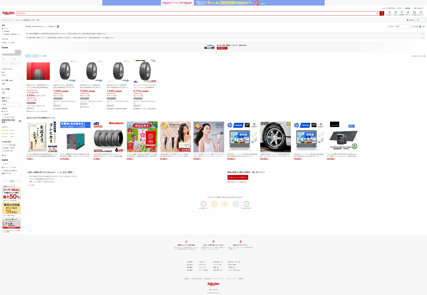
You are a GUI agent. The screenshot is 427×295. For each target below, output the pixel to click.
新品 (3, 72)
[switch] (19, 121)
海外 (8, 98)
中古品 (4, 75)
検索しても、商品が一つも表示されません (42, 181)
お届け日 (4, 108)
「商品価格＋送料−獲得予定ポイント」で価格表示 (39, 26)
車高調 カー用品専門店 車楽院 (118, 109)
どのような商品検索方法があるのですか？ (42, 179)
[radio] (2, 28)
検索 (12, 63)
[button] (419, 8)
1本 (3, 93)
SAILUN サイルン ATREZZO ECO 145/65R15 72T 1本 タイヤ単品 (64, 87)
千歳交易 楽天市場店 (61, 109)
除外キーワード (6, 173)
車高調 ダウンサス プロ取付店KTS (145, 109)
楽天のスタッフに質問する (238, 177)
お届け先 (4, 101)
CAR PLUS (85, 107)
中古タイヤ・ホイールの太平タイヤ (39, 111)
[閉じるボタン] (422, 33)
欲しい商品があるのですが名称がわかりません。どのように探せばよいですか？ (53, 176)
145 (3, 84)
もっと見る (31, 185)
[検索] (382, 13)
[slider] (2, 55)
